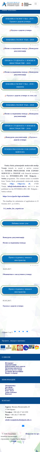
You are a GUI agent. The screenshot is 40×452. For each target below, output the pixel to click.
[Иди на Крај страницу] (27, 331)
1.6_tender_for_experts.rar (13, 208)
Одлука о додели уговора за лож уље (21, 95)
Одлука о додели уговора (21, 30)
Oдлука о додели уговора (13, 306)
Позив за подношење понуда (16, 48)
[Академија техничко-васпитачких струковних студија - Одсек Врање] (10, 5)
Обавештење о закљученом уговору (17, 274)
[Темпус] (3, 348)
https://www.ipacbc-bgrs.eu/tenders (16, 196)
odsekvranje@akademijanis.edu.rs (18, 420)
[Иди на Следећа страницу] (23, 331)
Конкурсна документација (16, 137)
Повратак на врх (32, 434)
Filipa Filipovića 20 (20, 184)
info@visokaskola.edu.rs (17, 186)
